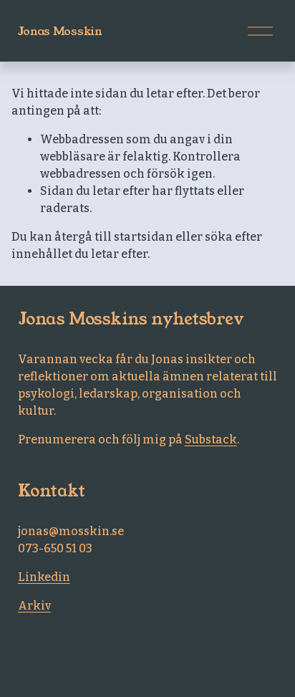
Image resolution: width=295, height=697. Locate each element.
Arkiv (34, 605)
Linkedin (44, 577)
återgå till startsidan (113, 237)
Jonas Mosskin (60, 31)
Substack (211, 439)
